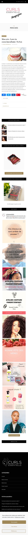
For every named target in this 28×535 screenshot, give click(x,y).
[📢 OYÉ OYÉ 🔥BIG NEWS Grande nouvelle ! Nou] (14, 279)
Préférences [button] (14, 531)
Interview (3, 489)
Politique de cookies (19, 517)
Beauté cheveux (5, 479)
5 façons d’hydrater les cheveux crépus (16, 131)
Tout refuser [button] (14, 526)
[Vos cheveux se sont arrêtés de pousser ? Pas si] (14, 231)
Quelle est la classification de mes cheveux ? (11, 509)
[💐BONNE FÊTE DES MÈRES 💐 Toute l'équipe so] (14, 350)
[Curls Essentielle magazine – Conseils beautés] (14, 13)
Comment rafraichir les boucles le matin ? (16, 125)
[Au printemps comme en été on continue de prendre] (14, 326)
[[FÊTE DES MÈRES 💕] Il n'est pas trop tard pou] (14, 374)
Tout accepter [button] (14, 522)
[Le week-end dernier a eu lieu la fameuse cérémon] (14, 421)
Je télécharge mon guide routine (14, 173)
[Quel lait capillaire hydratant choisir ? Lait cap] (14, 397)
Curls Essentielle (7, 44)
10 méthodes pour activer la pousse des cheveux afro (13, 506)
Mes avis (4, 36)
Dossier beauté (5, 486)
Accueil (3, 476)
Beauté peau (4, 482)
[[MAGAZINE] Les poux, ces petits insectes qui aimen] (14, 255)
